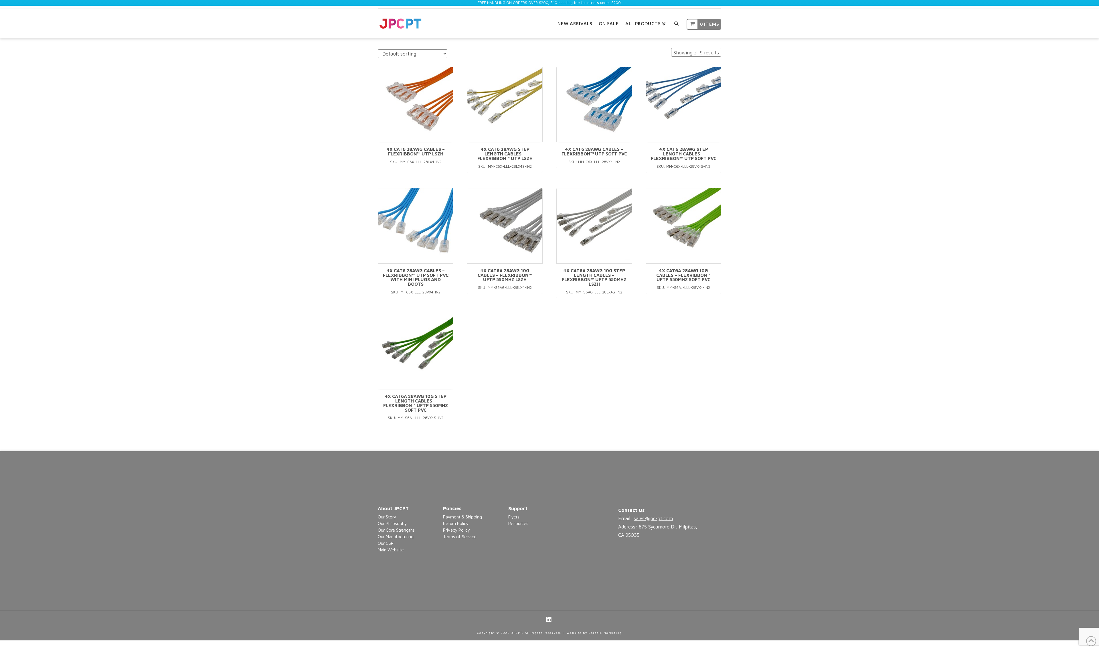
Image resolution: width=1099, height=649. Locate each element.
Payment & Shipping (462, 516)
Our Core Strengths (396, 529)
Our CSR (386, 543)
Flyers (513, 516)
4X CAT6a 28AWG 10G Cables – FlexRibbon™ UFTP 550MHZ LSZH (505, 275)
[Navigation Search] (676, 23)
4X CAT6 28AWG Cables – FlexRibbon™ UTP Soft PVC (594, 151)
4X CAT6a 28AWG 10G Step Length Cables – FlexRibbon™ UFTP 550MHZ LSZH (594, 277)
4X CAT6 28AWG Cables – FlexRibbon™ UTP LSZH (415, 151)
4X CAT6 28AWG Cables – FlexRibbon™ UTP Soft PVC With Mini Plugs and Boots (415, 277)
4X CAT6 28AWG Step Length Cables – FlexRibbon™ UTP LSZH (505, 154)
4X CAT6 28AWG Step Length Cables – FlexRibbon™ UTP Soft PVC (683, 154)
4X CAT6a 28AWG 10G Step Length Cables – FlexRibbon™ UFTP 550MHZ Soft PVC (415, 403)
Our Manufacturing (396, 536)
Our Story (387, 516)
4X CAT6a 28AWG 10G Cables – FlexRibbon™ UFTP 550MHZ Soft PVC (683, 275)
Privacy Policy (456, 529)
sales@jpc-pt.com (653, 518)
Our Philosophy (392, 523)
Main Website (391, 549)
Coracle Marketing (605, 632)
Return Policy (456, 523)
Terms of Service (460, 536)
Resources (518, 523)
